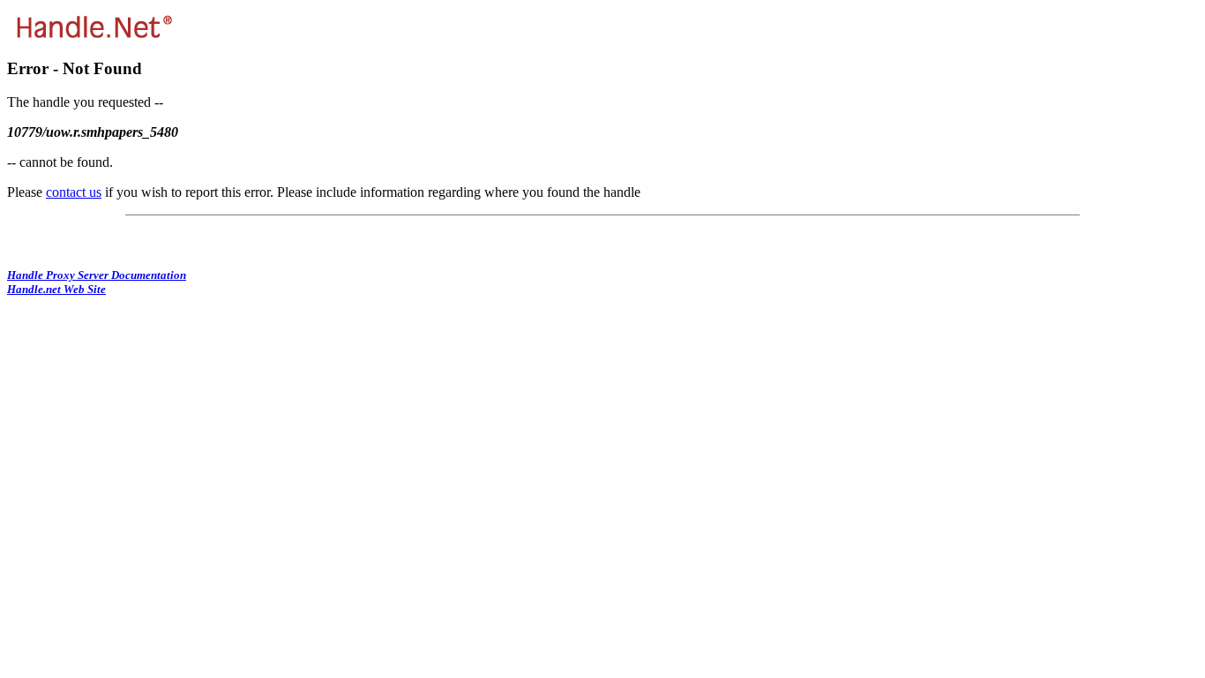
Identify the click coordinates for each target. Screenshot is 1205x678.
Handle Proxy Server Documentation (96, 275)
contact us (73, 192)
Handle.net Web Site (56, 289)
